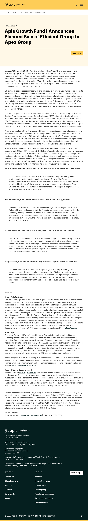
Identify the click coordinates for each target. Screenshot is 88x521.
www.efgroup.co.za (27, 372)
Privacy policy (41, 485)
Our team (8, 490)
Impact (7, 498)
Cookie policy (40, 490)
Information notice (42, 481)
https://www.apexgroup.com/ (25, 365)
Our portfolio (10, 494)
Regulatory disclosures (44, 494)
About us (8, 485)
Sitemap (38, 477)
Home (7, 12)
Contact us (9, 477)
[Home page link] (16, 4)
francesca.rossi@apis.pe (31, 415)
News (15, 12)
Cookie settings (41, 502)
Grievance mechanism (44, 498)
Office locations (11, 481)
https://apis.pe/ (71, 328)
